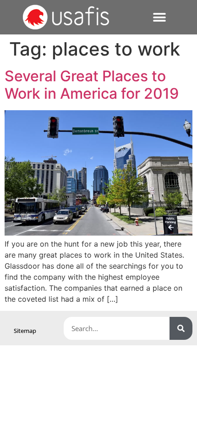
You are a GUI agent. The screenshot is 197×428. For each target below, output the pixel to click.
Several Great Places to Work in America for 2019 (92, 84)
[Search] (181, 328)
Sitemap (25, 331)
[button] (159, 17)
